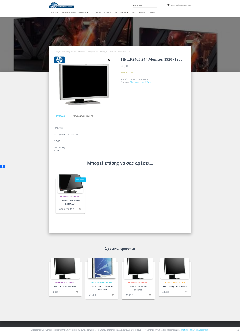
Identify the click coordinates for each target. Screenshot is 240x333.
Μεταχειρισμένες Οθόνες (96, 52)
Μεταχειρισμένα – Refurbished (74, 12)
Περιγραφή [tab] (60, 116)
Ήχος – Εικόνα (121, 12)
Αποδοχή (184, 330)
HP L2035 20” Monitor (65, 286)
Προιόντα (54, 12)
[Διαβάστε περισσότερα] (80, 209)
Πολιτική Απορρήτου (199, 330)
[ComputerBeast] (61, 5)
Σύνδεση (151, 12)
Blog (134, 12)
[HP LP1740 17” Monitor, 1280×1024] (102, 268)
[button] (87, 12)
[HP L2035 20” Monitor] (65, 268)
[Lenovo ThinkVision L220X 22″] (70, 183)
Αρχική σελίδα (59, 52)
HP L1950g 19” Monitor (174, 286)
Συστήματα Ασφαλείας (101, 12)
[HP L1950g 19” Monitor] (175, 268)
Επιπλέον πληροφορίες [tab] (83, 116)
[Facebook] (2, 166)
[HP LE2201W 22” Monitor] (138, 268)
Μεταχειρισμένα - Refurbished (75, 52)
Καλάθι (142, 12)
